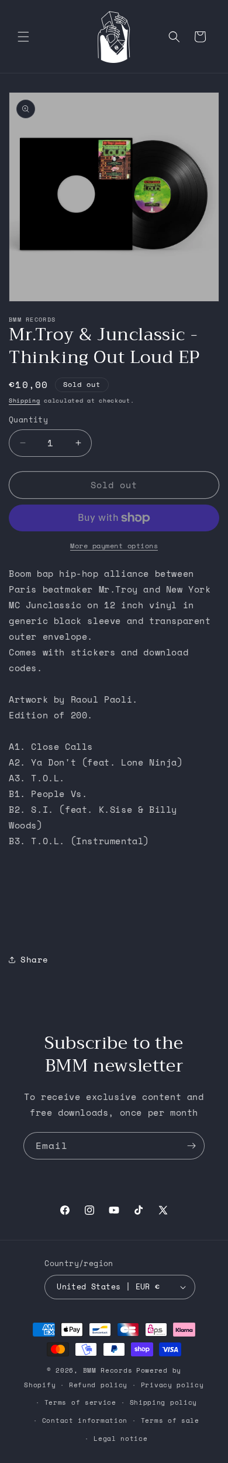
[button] (23, 37)
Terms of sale (170, 1420)
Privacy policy (172, 1385)
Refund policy (98, 1385)
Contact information (84, 1420)
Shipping (24, 400)
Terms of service (80, 1402)
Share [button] (34, 959)
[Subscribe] (191, 1145)
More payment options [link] (114, 546)
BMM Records (108, 1370)
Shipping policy (164, 1402)
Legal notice (120, 1438)
